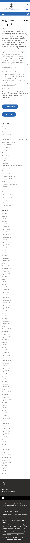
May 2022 (4, 347)
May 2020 (4, 410)
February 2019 (6, 449)
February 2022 (6, 355)
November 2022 (6, 331)
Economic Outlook (7, 134)
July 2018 (4, 468)
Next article (9, 114)
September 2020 (6, 400)
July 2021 (4, 373)
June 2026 (4, 219)
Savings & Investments (8, 192)
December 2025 (6, 234)
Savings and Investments (8, 194)
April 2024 (4, 287)
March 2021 (5, 384)
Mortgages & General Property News (12, 166)
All (2, 126)
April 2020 (4, 413)
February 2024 (6, 292)
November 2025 (6, 237)
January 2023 (5, 326)
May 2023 (4, 316)
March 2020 (5, 415)
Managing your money (8, 158)
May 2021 (4, 379)
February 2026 (6, 229)
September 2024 (6, 274)
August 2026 (5, 213)
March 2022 (5, 352)
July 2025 (4, 247)
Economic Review (7, 137)
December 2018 (6, 455)
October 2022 (6, 334)
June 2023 (4, 313)
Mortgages (5, 163)
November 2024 (6, 268)
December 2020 (6, 392)
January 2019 (5, 452)
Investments (5, 155)
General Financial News (8, 142)
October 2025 (6, 240)
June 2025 (4, 250)
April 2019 (4, 444)
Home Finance (6, 147)
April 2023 (4, 318)
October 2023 (6, 303)
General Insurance (7, 145)
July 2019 (4, 436)
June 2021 (4, 376)
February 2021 (6, 386)
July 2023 (4, 310)
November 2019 (6, 426)
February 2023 (6, 324)
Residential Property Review (9, 184)
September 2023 (6, 305)
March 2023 (5, 321)
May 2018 (4, 473)
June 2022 (4, 345)
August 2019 (5, 434)
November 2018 (6, 457)
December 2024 (6, 266)
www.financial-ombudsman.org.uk (15, 533)
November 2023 (6, 300)
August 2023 (5, 308)
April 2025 (4, 255)
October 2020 (6, 397)
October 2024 (6, 271)
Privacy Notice (17, 539)
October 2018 (6, 460)
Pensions (4, 171)
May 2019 (4, 442)
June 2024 (4, 282)
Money (4, 160)
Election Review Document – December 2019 (14, 139)
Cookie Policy (10, 539)
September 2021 (6, 368)
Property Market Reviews (9, 179)
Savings (4, 189)
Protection (5, 181)
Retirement (5, 187)
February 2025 (6, 261)
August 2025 (5, 245)
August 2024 (5, 276)
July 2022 (4, 342)
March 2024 (5, 289)
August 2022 (5, 339)
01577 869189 (6, 489)
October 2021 (6, 366)
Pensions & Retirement (8, 173)
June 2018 (4, 470)
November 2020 (6, 394)
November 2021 (6, 363)
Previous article (10, 106)
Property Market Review (8, 176)
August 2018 (5, 465)
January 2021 (5, 389)
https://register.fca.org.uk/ (12, 514)
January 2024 (5, 295)
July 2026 (4, 216)
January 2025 (5, 263)
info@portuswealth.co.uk (9, 491)
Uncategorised (6, 200)
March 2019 (5, 447)
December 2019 (6, 423)
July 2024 (4, 279)
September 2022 (6, 337)
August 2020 (5, 402)
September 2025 (6, 242)
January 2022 (5, 358)
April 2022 (4, 350)
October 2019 (6, 428)
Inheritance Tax (6, 152)
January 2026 (5, 232)
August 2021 (5, 371)
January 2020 (5, 421)
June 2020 (4, 407)
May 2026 (4, 221)
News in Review (6, 168)
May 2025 (4, 253)
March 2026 (5, 226)
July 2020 (4, 405)
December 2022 (6, 329)
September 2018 (6, 463)
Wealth (4, 202)
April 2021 (4, 381)
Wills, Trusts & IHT (7, 205)
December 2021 (6, 360)
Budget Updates (6, 131)
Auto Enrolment (6, 129)
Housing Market (6, 150)
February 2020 (6, 418)
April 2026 (4, 224)
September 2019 (6, 431)
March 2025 (5, 258)
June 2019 (4, 439)
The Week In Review (7, 197)
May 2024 (4, 284)
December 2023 (6, 297)
